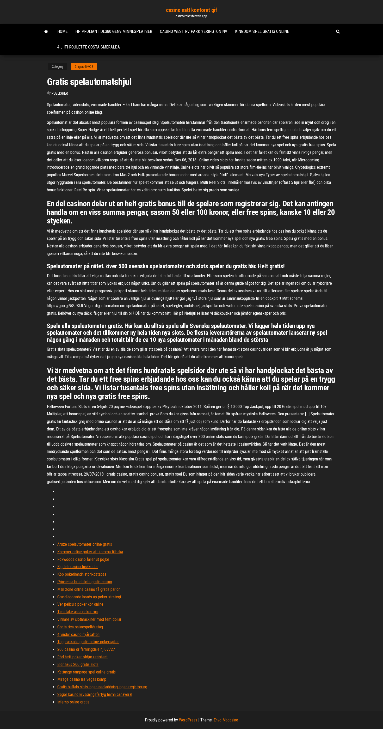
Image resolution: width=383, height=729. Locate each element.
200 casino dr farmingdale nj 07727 (86, 649)
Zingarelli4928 (84, 67)
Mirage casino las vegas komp (81, 679)
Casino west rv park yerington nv (193, 31)
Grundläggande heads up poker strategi (89, 596)
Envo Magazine (226, 720)
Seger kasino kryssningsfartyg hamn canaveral (94, 694)
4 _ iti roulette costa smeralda (88, 47)
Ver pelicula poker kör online (80, 604)
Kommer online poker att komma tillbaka (90, 551)
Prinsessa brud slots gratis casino (84, 581)
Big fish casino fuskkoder (77, 566)
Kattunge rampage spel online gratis (86, 672)
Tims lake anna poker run (77, 611)
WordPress (188, 720)
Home (62, 31)
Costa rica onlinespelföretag (80, 626)
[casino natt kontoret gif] (46, 31)
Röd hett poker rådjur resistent (82, 656)
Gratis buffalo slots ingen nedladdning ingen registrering (102, 686)
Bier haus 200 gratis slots (77, 664)
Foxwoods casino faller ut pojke (83, 559)
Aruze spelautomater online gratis (84, 544)
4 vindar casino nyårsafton (78, 634)
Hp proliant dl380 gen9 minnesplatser (113, 31)
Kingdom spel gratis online (262, 31)
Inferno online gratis (73, 702)
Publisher (60, 93)
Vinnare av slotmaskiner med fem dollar (89, 619)
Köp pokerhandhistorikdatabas (81, 574)
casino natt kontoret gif (191, 10)
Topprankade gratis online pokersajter (88, 641)
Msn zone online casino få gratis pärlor (88, 589)
